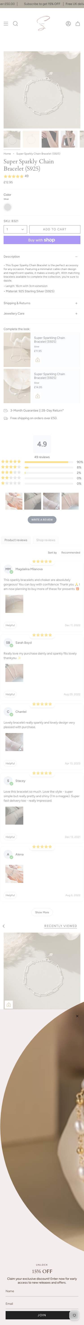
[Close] (77, 1016)
